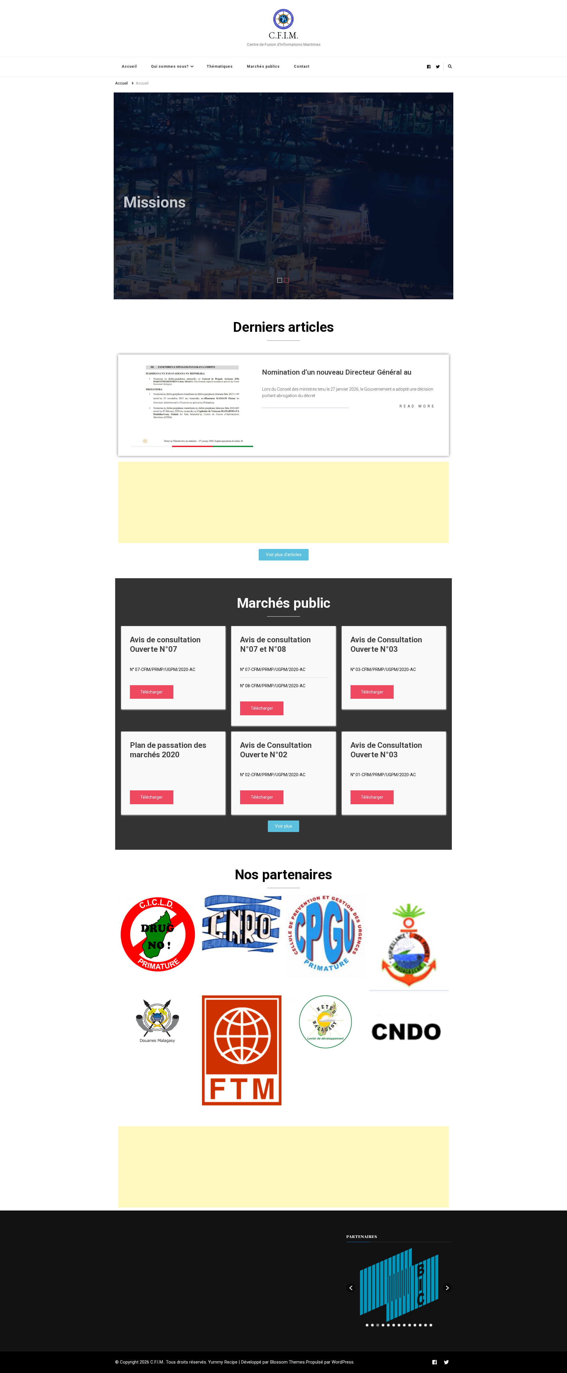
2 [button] (372, 1325)
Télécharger (151, 692)
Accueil (129, 66)
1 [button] (367, 1325)
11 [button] (420, 1325)
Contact (301, 66)
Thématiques (220, 66)
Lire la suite (145, 287)
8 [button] (404, 1325)
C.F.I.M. (284, 35)
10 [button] (415, 1325)
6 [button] (393, 1325)
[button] (350, 1287)
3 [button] (377, 1325)
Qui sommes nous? (170, 66)
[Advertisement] (283, 502)
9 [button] (409, 1325)
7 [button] (399, 1325)
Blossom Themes (287, 1362)
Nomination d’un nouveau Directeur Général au (336, 372)
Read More (418, 406)
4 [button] (383, 1325)
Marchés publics (263, 66)
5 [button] (388, 1325)
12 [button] (425, 1325)
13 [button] (431, 1325)
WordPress (342, 1362)
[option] (399, 1285)
